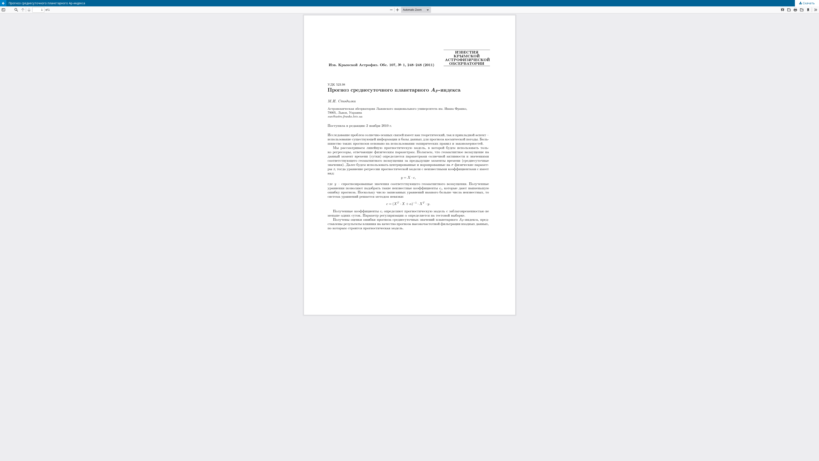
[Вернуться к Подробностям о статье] (3, 3)
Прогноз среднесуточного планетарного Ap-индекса (47, 3)
